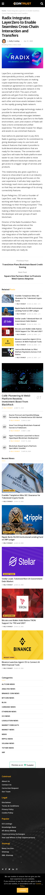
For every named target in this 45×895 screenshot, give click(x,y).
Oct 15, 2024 (27, 441)
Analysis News (8, 689)
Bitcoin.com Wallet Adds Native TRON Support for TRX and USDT (28, 330)
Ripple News (7, 739)
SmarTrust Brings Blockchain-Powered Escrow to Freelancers (24, 426)
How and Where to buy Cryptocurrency (18, 837)
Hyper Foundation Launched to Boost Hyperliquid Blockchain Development (24, 436)
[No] (42, 884)
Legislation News (10, 720)
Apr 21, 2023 (28, 41)
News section (8, 848)
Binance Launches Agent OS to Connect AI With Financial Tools (28, 340)
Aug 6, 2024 (26, 420)
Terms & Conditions (10, 806)
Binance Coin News (10, 693)
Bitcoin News (9, 616)
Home (4, 11)
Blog (4, 702)
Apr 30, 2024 (27, 451)
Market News (9, 490)
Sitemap (5, 852)
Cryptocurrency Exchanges (13, 834)
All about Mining (9, 830)
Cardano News (9, 707)
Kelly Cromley (14, 41)
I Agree (22, 890)
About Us (6, 781)
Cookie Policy (7, 813)
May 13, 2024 (19, 408)
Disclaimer (6, 802)
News (4, 734)
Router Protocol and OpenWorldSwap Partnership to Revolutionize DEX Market (25, 416)
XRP (3, 752)
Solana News (8, 743)
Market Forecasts (10, 725)
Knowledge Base (9, 827)
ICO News (6, 716)
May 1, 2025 (26, 431)
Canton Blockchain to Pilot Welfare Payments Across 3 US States (28, 352)
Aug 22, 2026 (32, 304)
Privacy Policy (8, 809)
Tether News (8, 748)
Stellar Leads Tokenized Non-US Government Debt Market (28, 319)
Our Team (6, 791)
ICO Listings (7, 824)
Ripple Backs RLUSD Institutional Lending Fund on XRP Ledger (28, 309)
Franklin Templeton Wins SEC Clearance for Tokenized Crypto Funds (28, 298)
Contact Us (6, 785)
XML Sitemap (7, 855)
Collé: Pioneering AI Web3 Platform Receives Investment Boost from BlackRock (16, 400)
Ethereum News (9, 711)
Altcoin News (8, 684)
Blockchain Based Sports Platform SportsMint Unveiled (23, 447)
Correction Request (10, 788)
